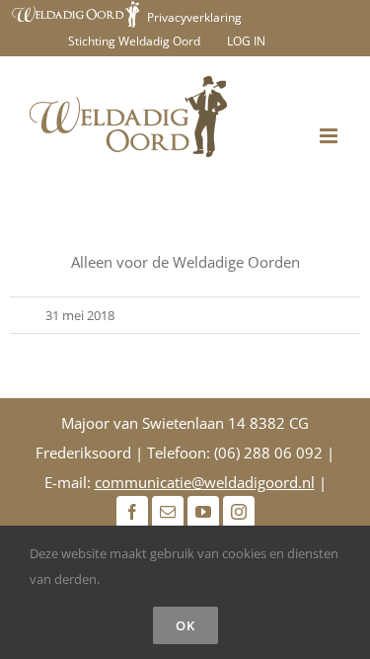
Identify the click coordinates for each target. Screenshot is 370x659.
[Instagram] (239, 512)
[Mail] (168, 512)
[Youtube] (203, 512)
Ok (185, 625)
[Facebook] (132, 512)
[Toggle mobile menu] (330, 135)
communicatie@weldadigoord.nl (205, 482)
